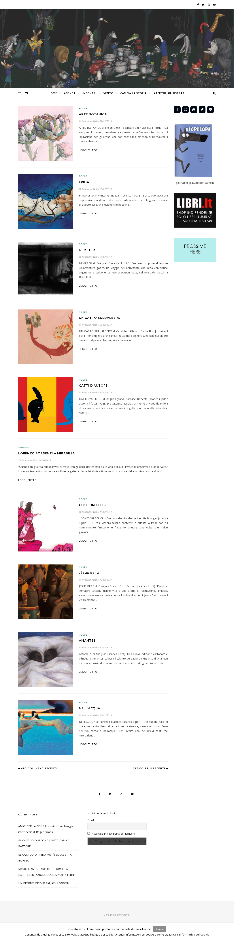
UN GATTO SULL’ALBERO (100, 318)
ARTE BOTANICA (93, 114)
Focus (83, 108)
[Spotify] (210, 109)
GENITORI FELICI (93, 505)
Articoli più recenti (149, 768)
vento (108, 93)
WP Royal (124, 914)
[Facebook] (177, 109)
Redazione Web (90, 121)
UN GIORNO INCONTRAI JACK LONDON (43, 883)
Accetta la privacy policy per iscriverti (113, 833)
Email (90, 820)
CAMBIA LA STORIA (133, 93)
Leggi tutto (88, 150)
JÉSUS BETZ (89, 573)
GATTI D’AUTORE (93, 385)
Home (53, 93)
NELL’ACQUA (89, 708)
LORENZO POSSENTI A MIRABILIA (46, 453)
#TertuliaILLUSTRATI (169, 93)
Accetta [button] (160, 929)
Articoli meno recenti (38, 768)
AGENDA (70, 93)
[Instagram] (185, 109)
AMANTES (87, 640)
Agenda (23, 447)
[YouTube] (193, 109)
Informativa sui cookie (194, 934)
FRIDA (84, 182)
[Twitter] (202, 109)
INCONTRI (89, 93)
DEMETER (87, 250)
